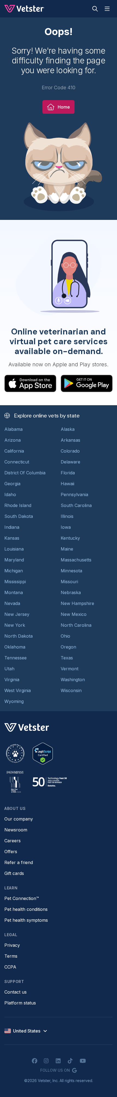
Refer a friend (18, 862)
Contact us (15, 992)
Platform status (20, 1003)
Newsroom (15, 829)
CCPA (10, 967)
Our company (18, 819)
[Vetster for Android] (87, 383)
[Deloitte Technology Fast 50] (49, 782)
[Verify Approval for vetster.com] (42, 753)
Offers (10, 851)
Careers (12, 840)
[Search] (95, 9)
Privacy (12, 945)
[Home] (24, 9)
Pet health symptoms (26, 920)
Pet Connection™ (21, 898)
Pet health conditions (26, 909)
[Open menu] (107, 9)
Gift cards (14, 873)
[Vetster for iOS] (30, 383)
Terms (10, 956)
